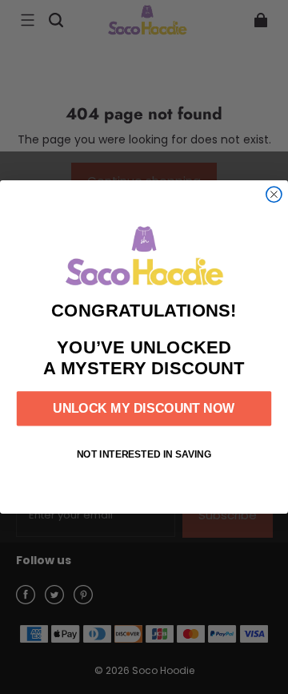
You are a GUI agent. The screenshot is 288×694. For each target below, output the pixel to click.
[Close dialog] (274, 194)
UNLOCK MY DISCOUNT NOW (143, 408)
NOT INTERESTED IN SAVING (144, 454)
